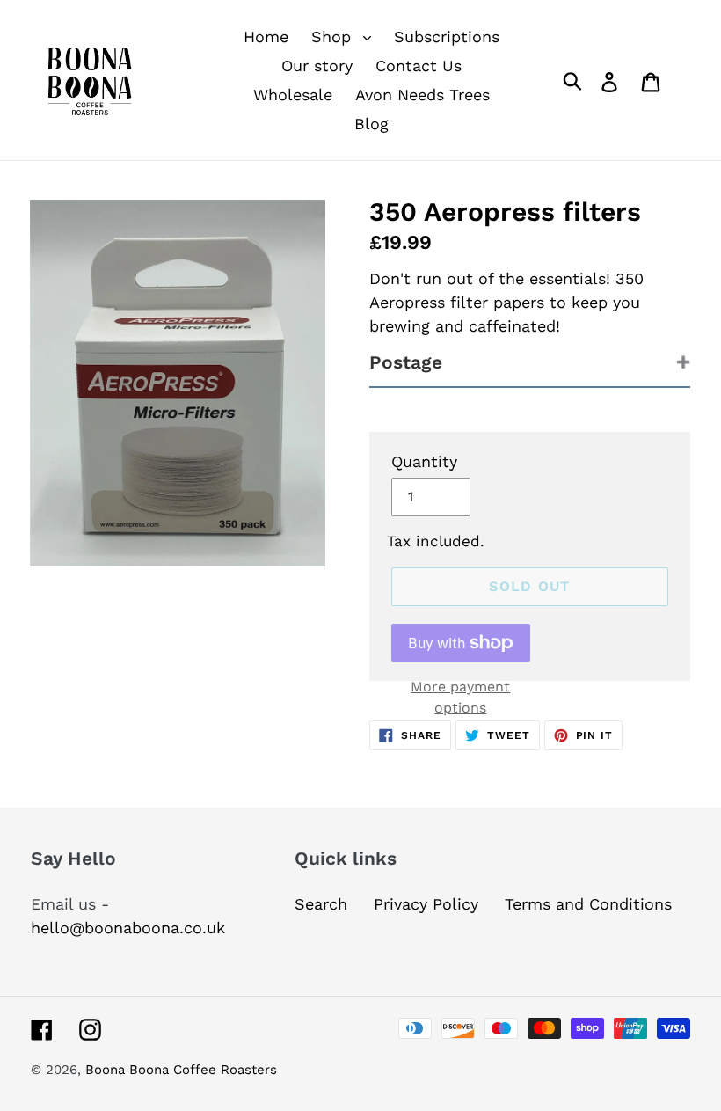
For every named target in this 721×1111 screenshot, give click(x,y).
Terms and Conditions (588, 904)
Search (321, 904)
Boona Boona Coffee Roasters (181, 1070)
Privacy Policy (426, 904)
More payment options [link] (460, 697)
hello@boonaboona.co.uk (128, 927)
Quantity (424, 461)
